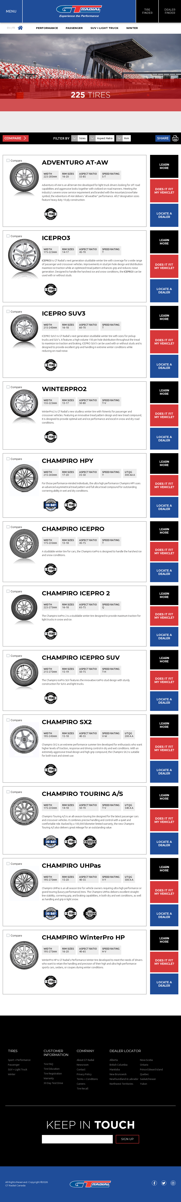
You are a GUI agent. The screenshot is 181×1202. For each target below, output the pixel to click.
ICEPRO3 (56, 238)
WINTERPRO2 (64, 389)
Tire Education (52, 1068)
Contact (81, 1069)
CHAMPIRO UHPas (71, 865)
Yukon (143, 1083)
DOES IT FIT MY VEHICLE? (164, 191)
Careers (81, 1083)
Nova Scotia (146, 1060)
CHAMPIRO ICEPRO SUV (81, 657)
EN (8, 28)
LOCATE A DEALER (164, 215)
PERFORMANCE (47, 28)
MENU (11, 11)
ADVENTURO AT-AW (75, 162)
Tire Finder (147, 11)
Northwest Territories (121, 1083)
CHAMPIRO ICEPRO (73, 529)
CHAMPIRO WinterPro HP (83, 937)
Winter (11, 1074)
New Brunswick (118, 1074)
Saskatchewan (148, 1079)
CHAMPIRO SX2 (67, 722)
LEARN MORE (164, 166)
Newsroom (83, 1064)
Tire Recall (82, 1088)
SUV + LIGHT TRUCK (104, 28)
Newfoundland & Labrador (124, 1079)
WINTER (132, 28)
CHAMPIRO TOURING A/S (82, 794)
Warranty (49, 1078)
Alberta (114, 1060)
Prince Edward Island (151, 1069)
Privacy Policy (84, 1074)
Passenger (14, 1064)
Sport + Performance (19, 1060)
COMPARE (12, 138)
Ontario (144, 1064)
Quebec (144, 1074)
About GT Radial (85, 1060)
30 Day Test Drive (53, 1083)
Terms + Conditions (87, 1079)
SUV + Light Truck (17, 1069)
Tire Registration (53, 1073)
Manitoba (115, 1069)
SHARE (163, 138)
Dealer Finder (169, 11)
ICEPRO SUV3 (63, 313)
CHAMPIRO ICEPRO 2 (76, 593)
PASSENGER (74, 28)
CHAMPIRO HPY (67, 460)
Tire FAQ (48, 1064)
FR (13, 28)
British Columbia (118, 1064)
